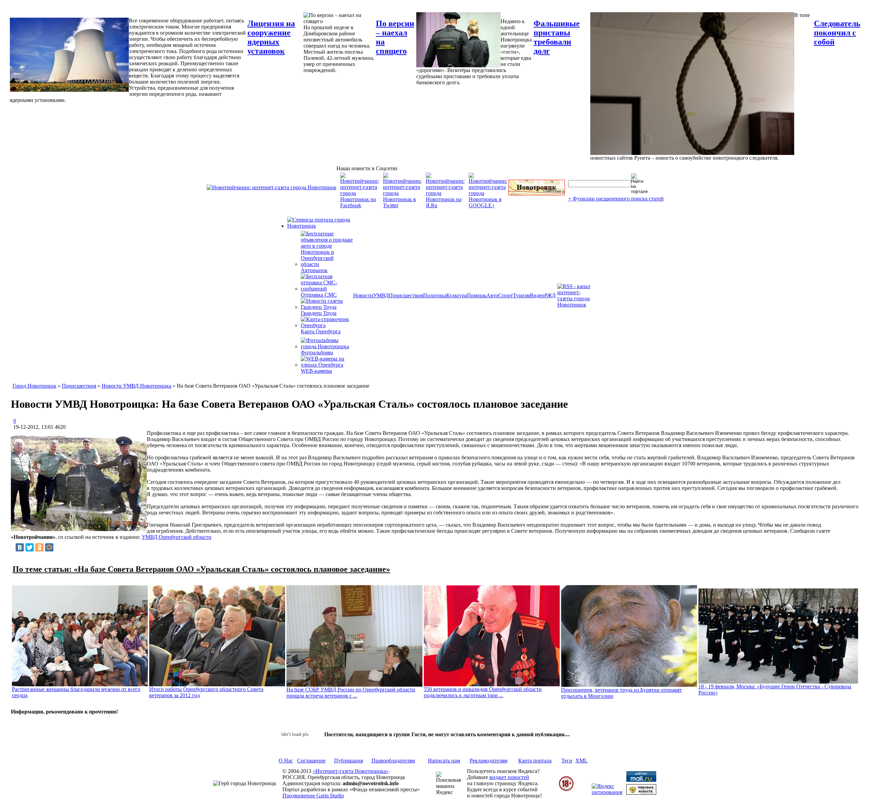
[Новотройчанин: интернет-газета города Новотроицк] (271, 187)
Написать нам (444, 760)
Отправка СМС (319, 295)
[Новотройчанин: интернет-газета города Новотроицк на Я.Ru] (445, 205)
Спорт (505, 295)
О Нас (286, 760)
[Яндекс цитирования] (607, 792)
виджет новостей (509, 777)
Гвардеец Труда (318, 313)
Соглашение (311, 760)
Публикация (348, 760)
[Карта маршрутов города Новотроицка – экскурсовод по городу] (536, 193)
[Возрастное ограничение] (566, 790)
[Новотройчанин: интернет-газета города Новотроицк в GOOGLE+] (488, 205)
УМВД (381, 295)
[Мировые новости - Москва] (641, 793)
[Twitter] (29, 547)
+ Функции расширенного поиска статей (616, 198)
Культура (456, 295)
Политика (434, 295)
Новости (363, 295)
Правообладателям (393, 760)
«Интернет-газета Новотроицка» (351, 771)
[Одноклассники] (39, 547)
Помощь (476, 295)
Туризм (521, 295)
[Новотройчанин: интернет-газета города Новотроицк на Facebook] (359, 205)
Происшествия (406, 295)
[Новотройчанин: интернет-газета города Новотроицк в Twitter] (402, 205)
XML (581, 760)
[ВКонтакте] (20, 547)
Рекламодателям (488, 760)
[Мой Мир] (49, 547)
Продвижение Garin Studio (313, 795)
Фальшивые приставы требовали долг (557, 37)
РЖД (550, 295)
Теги (566, 760)
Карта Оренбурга (321, 331)
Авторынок (314, 270)
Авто (492, 295)
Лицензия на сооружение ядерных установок (271, 37)
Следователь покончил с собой (837, 32)
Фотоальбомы (317, 352)
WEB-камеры (316, 371)
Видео (537, 295)
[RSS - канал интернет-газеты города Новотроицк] (576, 304)
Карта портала (535, 760)
